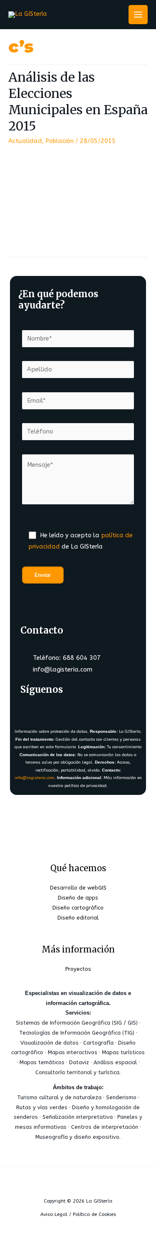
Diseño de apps (78, 898)
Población (59, 141)
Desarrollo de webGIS (78, 888)
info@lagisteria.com (34, 777)
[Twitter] (56, 710)
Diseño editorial (78, 918)
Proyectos (78, 969)
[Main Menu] (138, 14)
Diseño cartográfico (78, 908)
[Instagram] (80, 710)
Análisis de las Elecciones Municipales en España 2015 (78, 101)
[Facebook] (31, 710)
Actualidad (25, 141)
